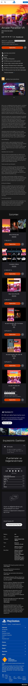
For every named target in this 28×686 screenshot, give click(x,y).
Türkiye (6, 675)
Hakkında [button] (4, 627)
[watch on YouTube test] (21, 94)
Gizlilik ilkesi (6, 677)
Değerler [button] (4, 645)
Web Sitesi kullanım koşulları (11, 678)
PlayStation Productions (7, 635)
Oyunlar (9, 624)
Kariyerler (4, 631)
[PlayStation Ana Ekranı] (14, 2)
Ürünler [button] (4, 642)
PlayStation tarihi (5, 638)
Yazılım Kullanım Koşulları (24, 678)
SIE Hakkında (4, 629)
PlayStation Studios (6, 633)
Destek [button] (4, 648)
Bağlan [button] (4, 654)
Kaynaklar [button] (4, 651)
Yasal (3, 676)
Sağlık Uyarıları (7, 601)
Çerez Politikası (20, 677)
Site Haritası (15, 677)
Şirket (3, 637)
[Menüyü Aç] (1, 2)
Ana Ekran (4, 624)
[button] (14, 89)
